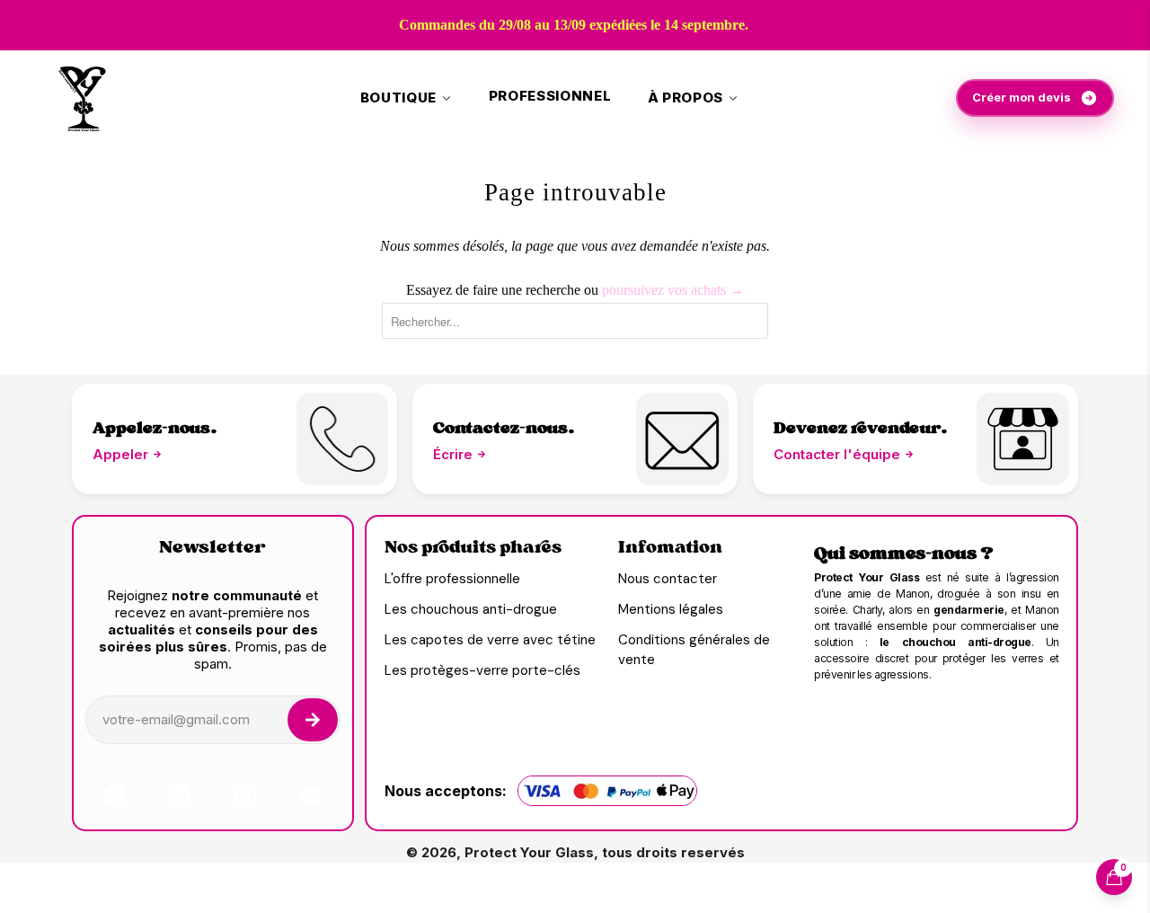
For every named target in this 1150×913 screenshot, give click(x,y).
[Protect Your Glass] (83, 97)
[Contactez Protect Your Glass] (311, 795)
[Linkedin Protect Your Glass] (179, 795)
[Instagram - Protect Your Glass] (245, 795)
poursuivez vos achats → (673, 289)
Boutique (398, 97)
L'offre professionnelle (452, 579)
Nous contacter (667, 579)
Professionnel (550, 95)
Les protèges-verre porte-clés (482, 670)
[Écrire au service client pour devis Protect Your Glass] (682, 439)
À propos (685, 97)
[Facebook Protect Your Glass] (115, 795)
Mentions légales (670, 609)
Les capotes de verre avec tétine (490, 640)
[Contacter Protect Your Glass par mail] (1023, 439)
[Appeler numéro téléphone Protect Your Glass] (342, 439)
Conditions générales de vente (694, 650)
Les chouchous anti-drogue (471, 609)
